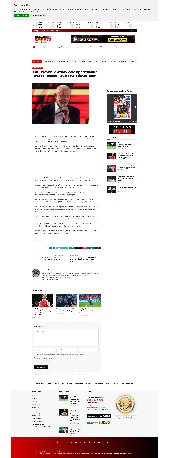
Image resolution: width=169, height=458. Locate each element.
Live (108, 47)
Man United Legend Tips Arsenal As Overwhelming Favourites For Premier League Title (41, 312)
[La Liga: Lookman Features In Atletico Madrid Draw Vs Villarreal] (90, 300)
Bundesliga (122, 61)
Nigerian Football (48, 47)
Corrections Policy (37, 418)
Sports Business (112, 383)
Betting (36, 31)
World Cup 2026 (64, 61)
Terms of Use (36, 404)
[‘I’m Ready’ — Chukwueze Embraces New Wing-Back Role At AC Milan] (111, 145)
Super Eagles (49, 61)
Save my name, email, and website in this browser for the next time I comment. (60, 354)
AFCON (83, 61)
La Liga (104, 61)
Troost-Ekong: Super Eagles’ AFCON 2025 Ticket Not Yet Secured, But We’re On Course (83, 260)
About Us (34, 396)
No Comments (64, 80)
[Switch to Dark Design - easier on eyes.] (132, 30)
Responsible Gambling (38, 424)
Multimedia (117, 47)
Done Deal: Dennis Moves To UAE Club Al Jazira (127, 188)
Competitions (99, 47)
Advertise (34, 401)
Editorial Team (36, 407)
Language (127, 47)
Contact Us (35, 399)
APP (57, 31)
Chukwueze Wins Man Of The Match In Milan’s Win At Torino (127, 178)
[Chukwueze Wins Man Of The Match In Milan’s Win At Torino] (111, 179)
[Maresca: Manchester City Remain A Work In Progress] (66, 300)
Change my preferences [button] (38, 15)
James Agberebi (48, 270)
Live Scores (36, 61)
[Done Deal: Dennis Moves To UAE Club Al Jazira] (111, 189)
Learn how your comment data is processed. (70, 374)
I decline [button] (25, 15)
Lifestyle (89, 383)
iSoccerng (99, 383)
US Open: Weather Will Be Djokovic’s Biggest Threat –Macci (126, 167)
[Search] (134, 30)
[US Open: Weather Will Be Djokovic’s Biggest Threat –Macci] (111, 168)
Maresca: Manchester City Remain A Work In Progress (65, 310)
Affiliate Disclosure (37, 421)
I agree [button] (17, 15)
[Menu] (34, 47)
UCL (90, 61)
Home (39, 47)
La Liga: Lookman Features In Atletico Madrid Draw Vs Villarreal (90, 311)
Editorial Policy (36, 416)
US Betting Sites (127, 383)
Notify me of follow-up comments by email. (49, 358)
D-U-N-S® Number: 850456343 (41, 427)
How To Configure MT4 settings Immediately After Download (52, 259)
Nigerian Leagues (63, 47)
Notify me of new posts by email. (46, 362)
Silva (39, 241)
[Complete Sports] (43, 39)
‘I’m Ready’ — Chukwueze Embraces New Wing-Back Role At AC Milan (126, 144)
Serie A (112, 61)
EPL (97, 61)
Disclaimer (35, 410)
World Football (78, 47)
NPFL (75, 61)
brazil (34, 241)
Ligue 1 (132, 61)
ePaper (52, 31)
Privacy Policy (36, 413)
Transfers (89, 47)
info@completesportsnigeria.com (96, 407)
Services (44, 31)
